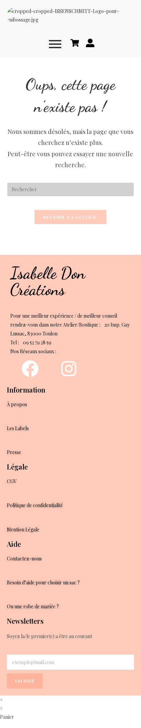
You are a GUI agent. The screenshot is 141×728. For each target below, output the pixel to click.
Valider (25, 681)
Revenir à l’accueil (70, 217)
